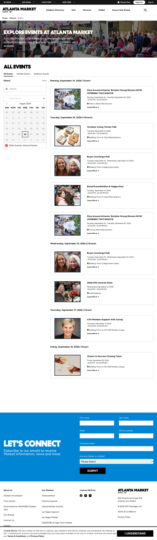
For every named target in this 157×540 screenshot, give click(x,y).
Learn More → (93, 107)
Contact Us (9, 520)
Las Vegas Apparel (50, 512)
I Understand (135, 533)
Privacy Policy (124, 517)
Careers (7, 526)
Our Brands (9, 515)
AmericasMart (48, 495)
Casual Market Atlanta (52, 506)
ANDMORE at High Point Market (57, 523)
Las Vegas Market (50, 517)
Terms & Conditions (127, 511)
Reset (44, 81)
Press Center (9, 501)
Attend (13, 18)
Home (5, 18)
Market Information (13, 495)
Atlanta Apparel (49, 501)
